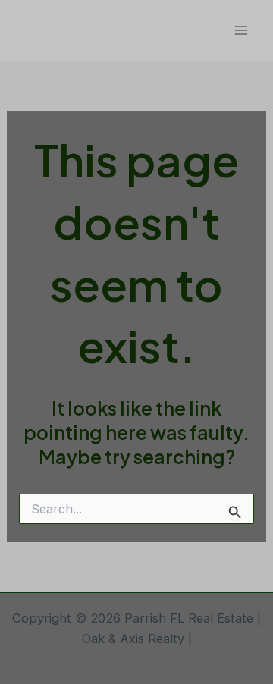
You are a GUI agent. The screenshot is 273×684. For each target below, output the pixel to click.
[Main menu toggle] (241, 31)
